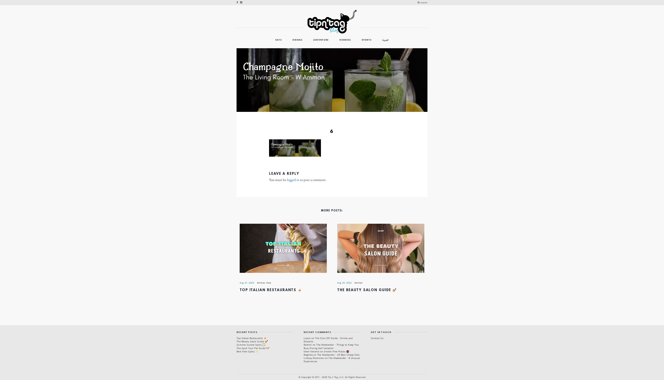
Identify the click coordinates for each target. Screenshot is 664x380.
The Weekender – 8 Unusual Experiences (332, 359)
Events (367, 40)
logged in (293, 179)
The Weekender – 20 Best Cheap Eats (338, 354)
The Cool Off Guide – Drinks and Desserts (328, 339)
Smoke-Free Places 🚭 (336, 351)
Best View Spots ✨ (247, 351)
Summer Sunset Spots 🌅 (251, 344)
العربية (385, 40)
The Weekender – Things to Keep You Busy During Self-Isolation (331, 346)
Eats (278, 40)
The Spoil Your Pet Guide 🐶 (253, 348)
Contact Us (377, 338)
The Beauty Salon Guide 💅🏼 (367, 290)
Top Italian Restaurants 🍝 (271, 290)
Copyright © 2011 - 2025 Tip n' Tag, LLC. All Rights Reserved (333, 377)
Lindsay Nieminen (314, 358)
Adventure (321, 40)
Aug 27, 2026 (247, 282)
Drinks (298, 40)
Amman (261, 282)
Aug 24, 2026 (344, 282)
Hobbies (345, 40)
